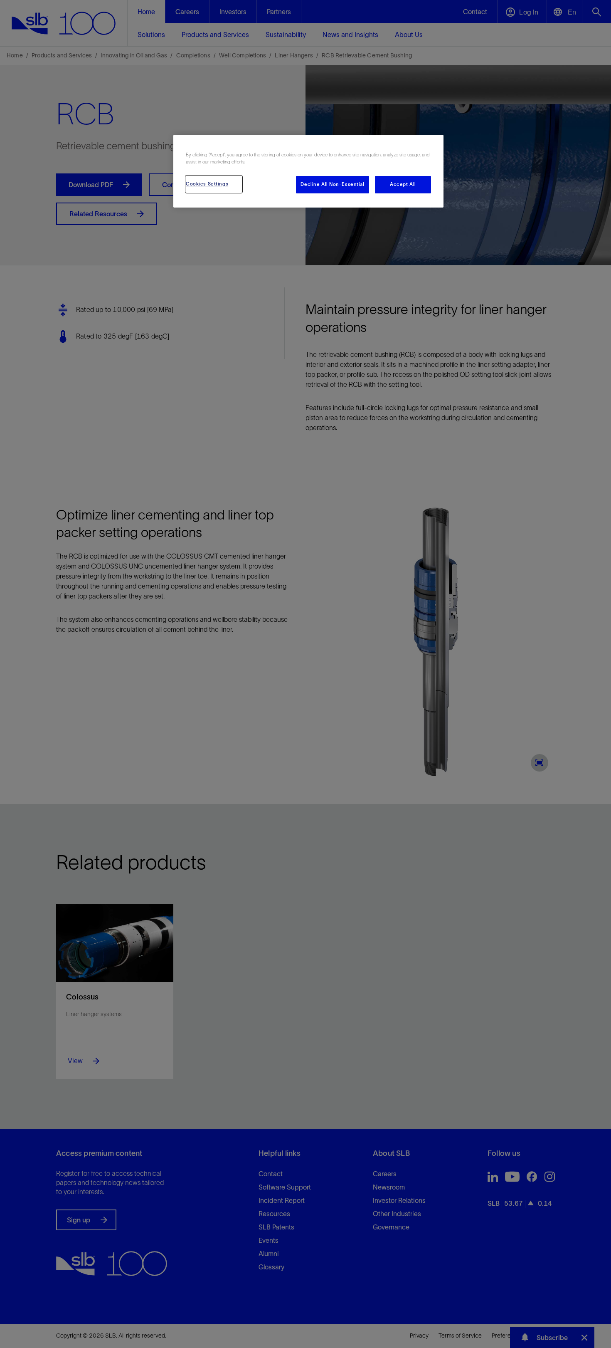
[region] (308, 171)
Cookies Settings (207, 183)
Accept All (403, 184)
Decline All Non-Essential (332, 184)
